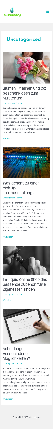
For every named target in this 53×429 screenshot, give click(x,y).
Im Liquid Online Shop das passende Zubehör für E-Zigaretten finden (25, 285)
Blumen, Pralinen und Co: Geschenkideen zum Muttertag (24, 93)
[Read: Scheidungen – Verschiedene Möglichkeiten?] (26, 326)
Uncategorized (9, 103)
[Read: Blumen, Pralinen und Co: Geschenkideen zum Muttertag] (26, 67)
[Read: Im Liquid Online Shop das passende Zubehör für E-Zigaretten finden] (26, 260)
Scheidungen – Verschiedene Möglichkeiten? (16, 354)
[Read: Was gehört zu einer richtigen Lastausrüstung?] (26, 162)
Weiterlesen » (9, 138)
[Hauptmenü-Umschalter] (47, 11)
